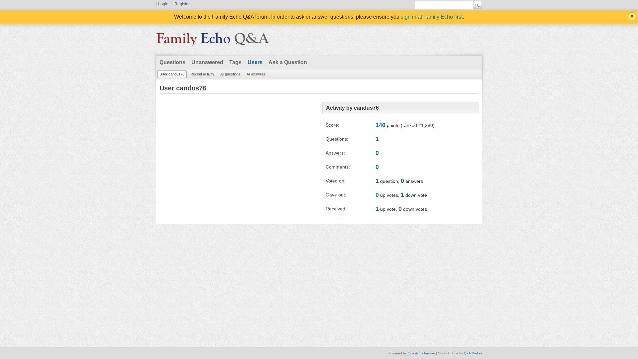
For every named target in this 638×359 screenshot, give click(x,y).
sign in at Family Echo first (432, 17)
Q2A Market (473, 353)
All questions (230, 74)
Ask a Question (287, 62)
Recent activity (202, 74)
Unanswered (207, 62)
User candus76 (172, 74)
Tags (235, 62)
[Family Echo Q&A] (212, 41)
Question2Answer (421, 353)
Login (163, 4)
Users (255, 62)
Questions (172, 62)
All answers (256, 74)
